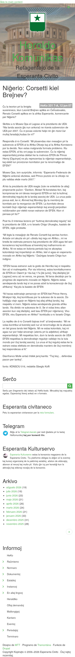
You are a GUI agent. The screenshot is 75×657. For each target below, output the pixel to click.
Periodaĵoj (12, 630)
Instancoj (12, 586)
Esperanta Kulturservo (21, 454)
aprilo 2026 (12, 503)
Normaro (12, 568)
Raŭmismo (13, 561)
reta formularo (47, 412)
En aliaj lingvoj (15, 592)
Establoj (11, 580)
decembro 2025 (15, 520)
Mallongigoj (13, 611)
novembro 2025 (15, 524)
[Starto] (37, 22)
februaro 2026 (14, 511)
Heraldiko (12, 599)
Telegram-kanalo (28, 432)
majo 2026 (12, 499)
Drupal (6, 648)
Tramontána (44, 645)
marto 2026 (12, 507)
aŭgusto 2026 (13, 487)
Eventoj (11, 624)
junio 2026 (12, 495)
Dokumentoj (13, 574)
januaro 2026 (13, 515)
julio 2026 (11, 491)
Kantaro (11, 617)
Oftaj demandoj (15, 605)
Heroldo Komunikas (37, 50)
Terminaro (12, 636)
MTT (17, 645)
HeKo (10, 555)
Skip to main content (11, 1)
